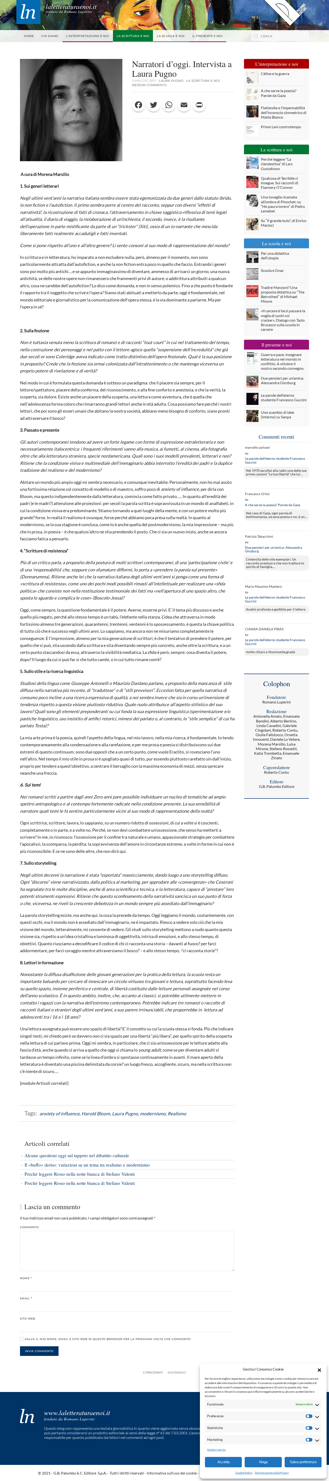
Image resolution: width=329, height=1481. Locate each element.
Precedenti (154, 1372)
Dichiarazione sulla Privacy (272, 1473)
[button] (319, 1369)
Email (26, 1298)
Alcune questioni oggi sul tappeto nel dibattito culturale (77, 1155)
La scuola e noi (171, 36)
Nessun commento (149, 85)
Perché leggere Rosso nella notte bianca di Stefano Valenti (80, 1173)
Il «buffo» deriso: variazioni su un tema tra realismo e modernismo (87, 1164)
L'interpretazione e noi (87, 36)
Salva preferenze (303, 1462)
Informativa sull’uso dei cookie (172, 1473)
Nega (263, 1462)
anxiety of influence (59, 1113)
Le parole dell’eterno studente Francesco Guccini (275, 460)
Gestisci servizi (216, 1449)
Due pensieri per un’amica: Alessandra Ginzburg (273, 549)
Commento (29, 1227)
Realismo (177, 1113)
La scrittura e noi (133, 36)
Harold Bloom (95, 1113)
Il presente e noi (207, 36)
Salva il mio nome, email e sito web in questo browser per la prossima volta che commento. (107, 1339)
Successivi (176, 1372)
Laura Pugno (171, 81)
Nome (26, 1278)
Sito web (27, 1318)
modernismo (153, 1113)
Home (29, 36)
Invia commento (39, 1351)
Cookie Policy (243, 1473)
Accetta (223, 1462)
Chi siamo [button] (50, 36)
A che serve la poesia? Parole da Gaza (272, 505)
